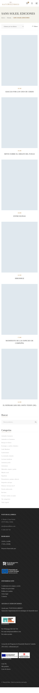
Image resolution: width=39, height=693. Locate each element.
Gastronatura (5, 452)
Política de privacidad (7, 588)
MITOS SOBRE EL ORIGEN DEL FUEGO (19, 154)
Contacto (4, 596)
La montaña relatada (7, 456)
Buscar (36, 422)
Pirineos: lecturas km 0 (8, 486)
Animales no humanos (8, 439)
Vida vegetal (5, 502)
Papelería (4, 476)
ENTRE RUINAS (19, 216)
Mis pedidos (5, 666)
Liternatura (4, 466)
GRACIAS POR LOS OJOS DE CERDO (19, 92)
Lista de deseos (6, 669)
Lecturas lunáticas (6, 459)
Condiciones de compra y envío (10, 586)
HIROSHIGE (19, 278)
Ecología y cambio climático (9, 446)
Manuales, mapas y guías (8, 469)
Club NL (4, 664)
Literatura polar (6, 462)
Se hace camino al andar (8, 496)
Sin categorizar (5, 499)
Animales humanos (7, 436)
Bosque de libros (6, 442)
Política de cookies (7, 591)
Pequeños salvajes (6, 482)
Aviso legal (4, 594)
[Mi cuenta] (32, 3)
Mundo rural (5, 472)
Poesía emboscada (6, 489)
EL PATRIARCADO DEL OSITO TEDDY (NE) (19, 405)
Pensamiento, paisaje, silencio (10, 479)
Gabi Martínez (5, 449)
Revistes (3, 492)
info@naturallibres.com (14, 631)
